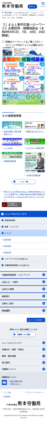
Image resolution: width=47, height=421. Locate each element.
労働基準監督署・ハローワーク (16, 275)
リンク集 (7, 392)
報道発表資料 (10, 220)
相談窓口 (6, 296)
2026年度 (7, 240)
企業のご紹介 (8, 303)
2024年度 (7, 252)
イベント (8, 233)
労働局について (9, 369)
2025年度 (7, 246)
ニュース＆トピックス (12, 343)
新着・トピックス (12, 227)
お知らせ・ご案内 (10, 282)
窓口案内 (6, 363)
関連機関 (6, 311)
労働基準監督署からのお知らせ (17, 265)
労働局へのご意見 (23, 334)
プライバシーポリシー (35, 392)
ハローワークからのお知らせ (16, 259)
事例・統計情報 (9, 356)
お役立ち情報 (8, 289)
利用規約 (7, 397)
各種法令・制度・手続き (13, 349)
